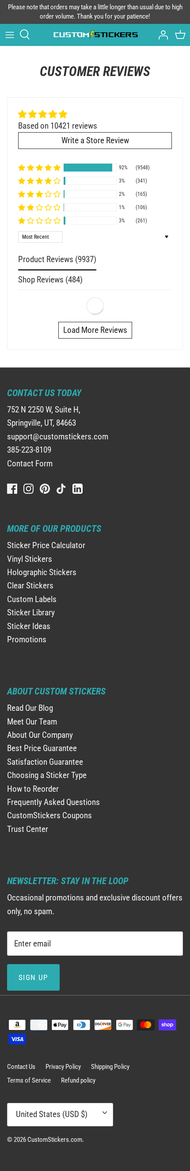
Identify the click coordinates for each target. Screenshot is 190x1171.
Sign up (33, 977)
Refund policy (78, 1080)
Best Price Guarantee (42, 748)
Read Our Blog (30, 708)
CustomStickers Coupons (49, 815)
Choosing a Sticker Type (47, 775)
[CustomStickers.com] (95, 34)
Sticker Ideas (28, 626)
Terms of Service (29, 1080)
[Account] (161, 34)
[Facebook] (12, 489)
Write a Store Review (95, 140)
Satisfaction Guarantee (45, 762)
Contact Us (21, 1067)
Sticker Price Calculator (46, 545)
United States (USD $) (51, 1114)
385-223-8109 (29, 450)
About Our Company (40, 735)
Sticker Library (31, 612)
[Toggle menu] (9, 34)
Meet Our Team (32, 722)
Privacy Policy (63, 1067)
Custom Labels (32, 599)
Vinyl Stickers (29, 559)
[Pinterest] (45, 489)
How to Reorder (33, 789)
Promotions (26, 639)
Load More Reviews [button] (95, 330)
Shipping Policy (110, 1067)
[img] (57, 114)
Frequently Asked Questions (53, 802)
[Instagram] (28, 489)
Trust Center (27, 829)
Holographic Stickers (41, 572)
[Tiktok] (61, 489)
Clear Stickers (30, 585)
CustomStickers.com (54, 1140)
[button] (39, 168)
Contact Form (30, 463)
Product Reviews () (57, 259)
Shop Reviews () (50, 280)
